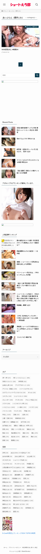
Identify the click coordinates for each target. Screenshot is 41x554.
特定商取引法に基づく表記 (29, 547)
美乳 (6, 436)
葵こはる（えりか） (20, 504)
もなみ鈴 (31, 456)
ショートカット (20, 396)
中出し (7, 414)
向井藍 (27, 471)
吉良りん (17, 471)
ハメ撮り (21, 407)
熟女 (6, 433)
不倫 (27, 411)
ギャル (32, 392)
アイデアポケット (22, 385)
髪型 (16, 511)
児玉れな (7, 471)
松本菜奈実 (31, 489)
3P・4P (7, 378)
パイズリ (33, 407)
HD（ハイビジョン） (21, 378)
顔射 (6, 440)
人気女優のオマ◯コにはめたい (13, 467)
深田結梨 (28, 493)
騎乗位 (15, 440)
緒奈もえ (7, 504)
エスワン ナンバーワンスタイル (14, 392)
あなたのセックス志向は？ (20, 453)
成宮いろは (31, 486)
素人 (35, 433)
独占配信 (15, 433)
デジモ (19, 400)
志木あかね (19, 486)
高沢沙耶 (7, 511)
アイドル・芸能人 (10, 389)
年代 (27, 482)
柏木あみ (7, 493)
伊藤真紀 (31, 467)
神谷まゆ (7, 500)
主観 (16, 414)
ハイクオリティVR (20, 403)
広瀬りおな (7, 486)
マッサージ (19, 464)
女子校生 (7, 425)
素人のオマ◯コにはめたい (23, 500)
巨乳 (6, 429)
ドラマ (6, 403)
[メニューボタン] (4, 4)
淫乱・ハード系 (17, 429)
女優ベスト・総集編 (10, 422)
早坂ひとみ (7, 489)
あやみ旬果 (7, 456)
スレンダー (8, 400)
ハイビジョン (9, 407)
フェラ (18, 411)
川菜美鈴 (16, 478)
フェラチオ (7, 464)
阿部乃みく (18, 508)
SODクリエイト (9, 381)
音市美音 (30, 508)
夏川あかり (7, 475)
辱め (34, 436)
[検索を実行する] (37, 75)
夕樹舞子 (30, 475)
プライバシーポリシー (15, 547)
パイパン (7, 411)
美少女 (15, 436)
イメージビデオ (25, 389)
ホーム (5, 547)
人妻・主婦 (8, 418)
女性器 (6, 478)
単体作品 (20, 418)
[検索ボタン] (36, 4)
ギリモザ (7, 460)
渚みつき (7, 497)
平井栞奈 (17, 482)
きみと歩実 (19, 456)
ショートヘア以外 (20, 460)
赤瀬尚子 (7, 508)
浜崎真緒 (17, 493)
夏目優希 (19, 475)
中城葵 (30, 464)
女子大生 (25, 422)
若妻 (25, 436)
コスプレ (7, 396)
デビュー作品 (31, 400)
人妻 (25, 414)
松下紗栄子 (19, 489)
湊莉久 (27, 497)
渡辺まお (17, 497)
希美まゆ (7, 482)
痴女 (26, 433)
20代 (5, 453)
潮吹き (30, 429)
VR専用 (22, 381)
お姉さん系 (8, 385)
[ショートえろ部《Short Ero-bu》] (20, 4)
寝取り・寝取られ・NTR (23, 425)
